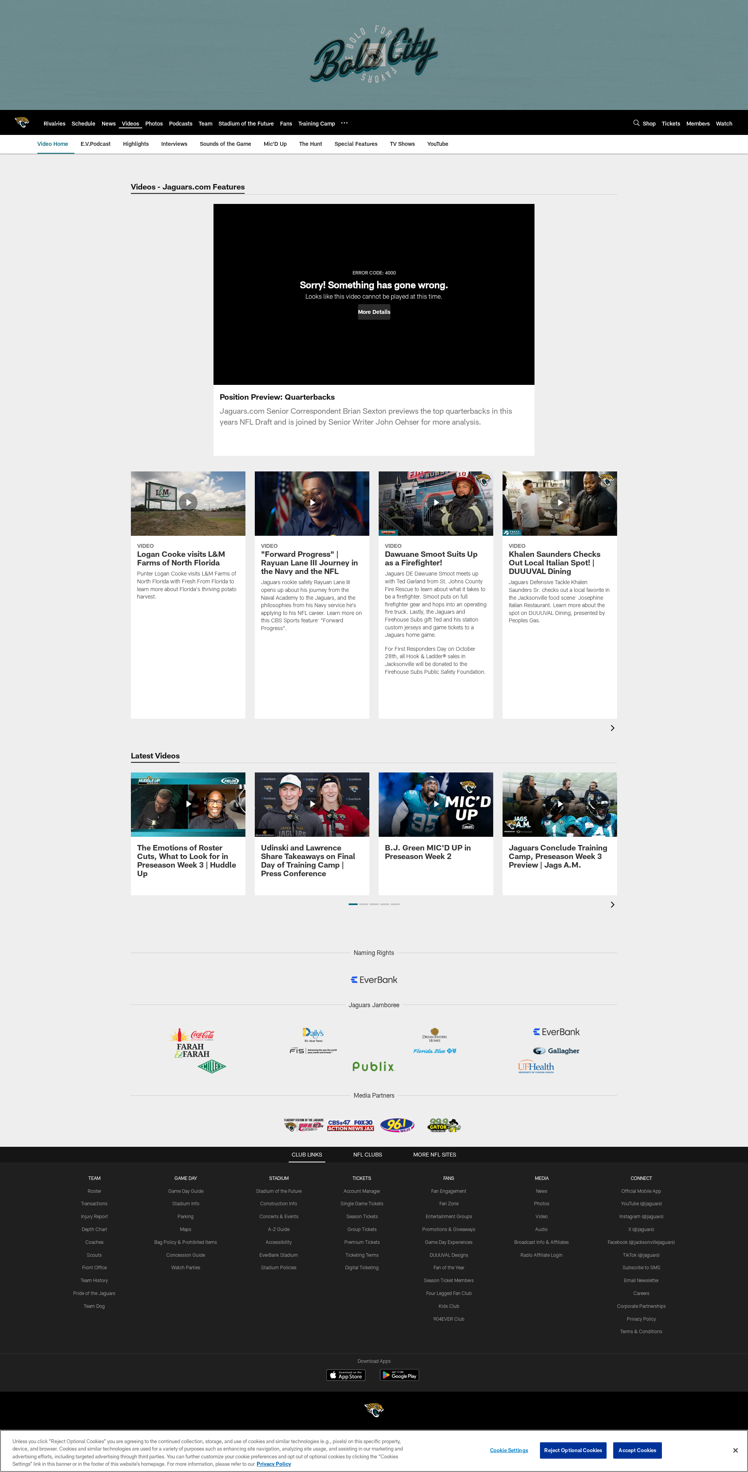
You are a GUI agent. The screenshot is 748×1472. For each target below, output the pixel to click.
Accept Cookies (637, 1450)
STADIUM (279, 1178)
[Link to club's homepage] (21, 122)
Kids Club (449, 1306)
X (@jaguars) (641, 1229)
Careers (641, 1293)
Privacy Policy (641, 1318)
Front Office (94, 1267)
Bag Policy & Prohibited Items (185, 1242)
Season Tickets (362, 1216)
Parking (186, 1216)
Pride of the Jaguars (94, 1293)
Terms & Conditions (641, 1331)
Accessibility (279, 1242)
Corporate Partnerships (641, 1306)
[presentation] (614, 729)
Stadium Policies (278, 1267)
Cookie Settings (509, 1450)
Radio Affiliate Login (541, 1255)
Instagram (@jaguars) (641, 1216)
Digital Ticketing (362, 1267)
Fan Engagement (448, 1191)
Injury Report (94, 1216)
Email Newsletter (641, 1280)
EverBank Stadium (278, 1255)
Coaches (94, 1242)
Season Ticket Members (449, 1280)
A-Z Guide (278, 1229)
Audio (541, 1229)
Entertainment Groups (449, 1216)
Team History (94, 1280)
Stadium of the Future (279, 1191)
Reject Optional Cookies (573, 1450)
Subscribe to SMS (641, 1267)
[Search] (636, 122)
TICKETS (362, 1178)
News (541, 1191)
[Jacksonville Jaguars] (374, 1411)
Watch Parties (185, 1267)
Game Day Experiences (449, 1242)
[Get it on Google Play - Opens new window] (399, 1379)
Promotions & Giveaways (448, 1229)
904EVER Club (448, 1318)
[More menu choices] (344, 123)
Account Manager (362, 1191)
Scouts (94, 1255)
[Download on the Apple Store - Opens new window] (346, 1376)
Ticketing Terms (362, 1255)
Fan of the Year (449, 1267)
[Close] (735, 1450)
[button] (374, 312)
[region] (374, 1451)
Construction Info (278, 1203)
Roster (94, 1191)
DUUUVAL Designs (449, 1255)
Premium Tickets (362, 1242)
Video (542, 1216)
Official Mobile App (641, 1191)
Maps (185, 1229)
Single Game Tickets (361, 1203)
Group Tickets (362, 1229)
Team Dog (94, 1306)
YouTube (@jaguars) (641, 1203)
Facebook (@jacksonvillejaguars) (641, 1242)
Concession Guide (185, 1255)
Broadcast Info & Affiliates (541, 1242)
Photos (541, 1203)
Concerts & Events (278, 1216)
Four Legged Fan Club (449, 1293)
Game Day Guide (185, 1191)
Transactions (94, 1203)
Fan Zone (449, 1203)
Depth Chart (94, 1229)
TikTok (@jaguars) (641, 1255)
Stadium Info (185, 1203)
